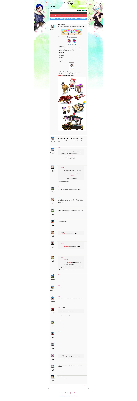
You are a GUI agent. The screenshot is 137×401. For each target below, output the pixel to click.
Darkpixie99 (53, 147)
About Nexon (76, 396)
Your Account (61, 396)
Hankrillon (62, 243)
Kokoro (61, 355)
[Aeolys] (52, 188)
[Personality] (51, 278)
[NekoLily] (52, 298)
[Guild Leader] (51, 311)
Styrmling (62, 257)
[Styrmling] (52, 243)
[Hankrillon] (52, 232)
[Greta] (52, 167)
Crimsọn (53, 307)
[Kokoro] (52, 333)
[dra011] (52, 287)
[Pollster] (53, 151)
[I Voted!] (52, 28)
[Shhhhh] (51, 28)
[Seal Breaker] (53, 140)
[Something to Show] (51, 151)
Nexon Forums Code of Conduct (66, 18)
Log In (79, 10)
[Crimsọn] (52, 309)
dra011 (53, 285)
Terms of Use (72, 396)
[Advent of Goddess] (53, 278)
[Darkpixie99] (52, 149)
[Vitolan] (58, 131)
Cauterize (53, 136)
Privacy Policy (68, 396)
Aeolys (53, 186)
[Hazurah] (52, 376)
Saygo (53, 24)
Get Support (65, 396)
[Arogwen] (52, 199)
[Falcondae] (52, 322)
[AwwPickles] (52, 221)
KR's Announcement (70, 155)
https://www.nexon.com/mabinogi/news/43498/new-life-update (74, 12)
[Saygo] (52, 26)
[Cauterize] (52, 138)
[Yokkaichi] (52, 366)
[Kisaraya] (52, 344)
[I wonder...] (53, 28)
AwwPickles (62, 309)
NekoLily (53, 296)
